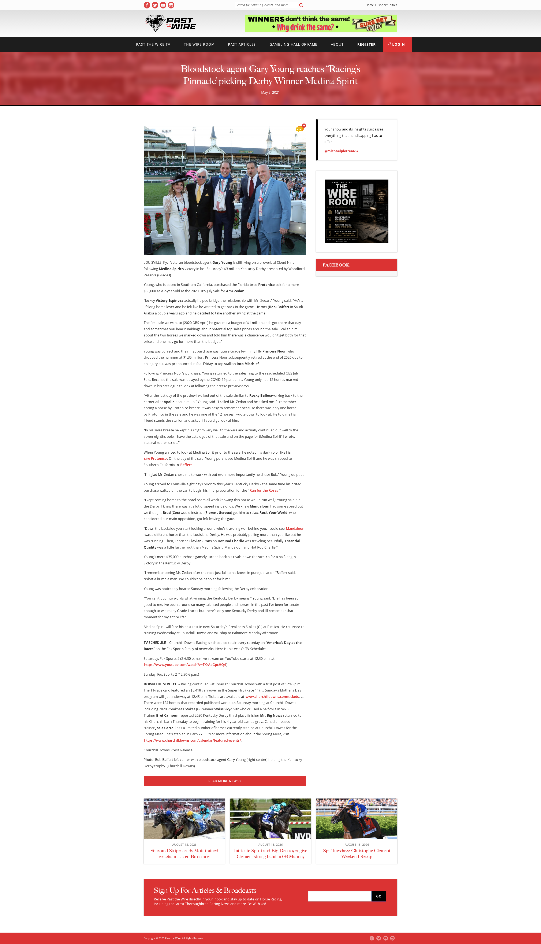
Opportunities (387, 5)
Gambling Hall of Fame (293, 44)
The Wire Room (199, 44)
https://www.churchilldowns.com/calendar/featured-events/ (192, 740)
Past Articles (242, 44)
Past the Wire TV (153, 44)
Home (370, 5)
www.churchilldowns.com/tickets (272, 696)
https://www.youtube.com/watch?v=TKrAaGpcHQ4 (185, 664)
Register (366, 44)
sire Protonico (155, 458)
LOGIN (398, 44)
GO (378, 896)
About (337, 44)
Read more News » (224, 781)
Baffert (186, 464)
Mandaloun (295, 528)
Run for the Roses (264, 490)
